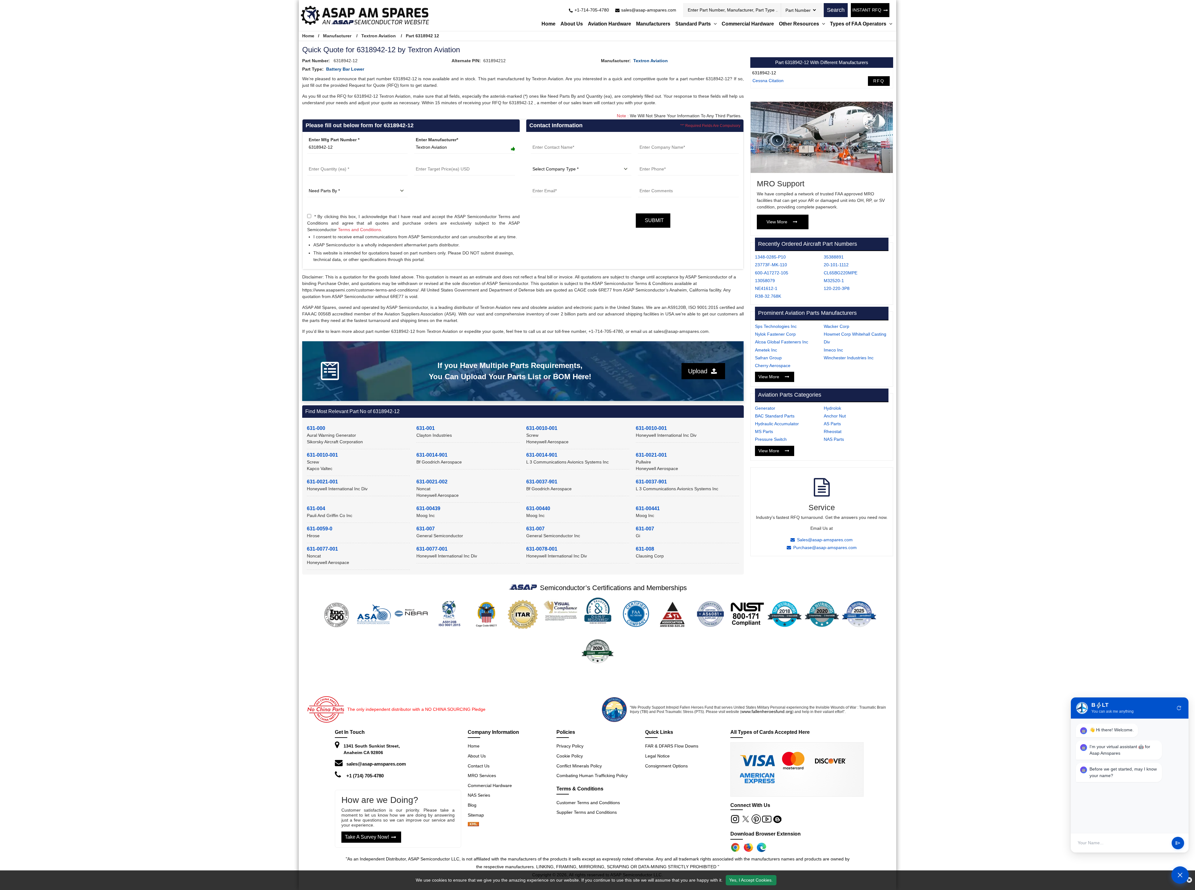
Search (836, 10)
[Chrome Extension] (735, 847)
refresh (1179, 708)
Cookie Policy (569, 755)
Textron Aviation (378, 35)
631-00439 (428, 508)
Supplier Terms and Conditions (586, 812)
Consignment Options (666, 765)
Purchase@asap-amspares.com (825, 547)
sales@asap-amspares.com (376, 764)
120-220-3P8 (837, 288)
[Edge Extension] (761, 847)
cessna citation (768, 80)
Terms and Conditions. (360, 229)
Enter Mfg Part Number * (334, 139)
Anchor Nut (835, 415)
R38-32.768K (768, 296)
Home (548, 23)
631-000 (316, 428)
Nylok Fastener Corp (775, 334)
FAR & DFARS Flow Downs (671, 745)
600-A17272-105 (771, 272)
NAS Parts (834, 439)
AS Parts (832, 423)
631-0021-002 (432, 481)
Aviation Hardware (609, 23)
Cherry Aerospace (772, 365)
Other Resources (799, 23)
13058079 (765, 280)
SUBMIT (653, 220)
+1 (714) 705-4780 (365, 775)
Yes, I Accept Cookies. (751, 880)
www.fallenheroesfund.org (766, 711)
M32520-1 (834, 280)
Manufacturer (337, 35)
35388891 (834, 256)
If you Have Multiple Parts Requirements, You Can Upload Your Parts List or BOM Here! (510, 371)
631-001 (425, 428)
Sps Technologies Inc (776, 326)
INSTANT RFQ (866, 9)
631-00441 (648, 508)
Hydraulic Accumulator (777, 423)
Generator (765, 408)
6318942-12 (764, 72)
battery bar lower (345, 69)
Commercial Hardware (748, 23)
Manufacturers (653, 23)
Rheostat (832, 431)
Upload (699, 371)
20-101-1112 (836, 264)
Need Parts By (322, 183)
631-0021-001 (651, 455)
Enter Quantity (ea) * (328, 161)
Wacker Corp (836, 326)
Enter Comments (655, 183)
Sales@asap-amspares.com (825, 539)
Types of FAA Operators (859, 23)
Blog (472, 805)
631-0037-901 (541, 481)
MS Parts (764, 431)
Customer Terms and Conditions (588, 802)
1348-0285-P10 (770, 256)
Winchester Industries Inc (849, 357)
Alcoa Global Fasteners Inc (781, 341)
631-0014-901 (432, 455)
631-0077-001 (322, 549)
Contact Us (479, 765)
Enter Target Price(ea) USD (442, 161)
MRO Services (482, 775)
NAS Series (479, 795)
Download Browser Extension (765, 833)
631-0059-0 (319, 528)
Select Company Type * (555, 161)
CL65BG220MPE (840, 272)
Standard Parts (693, 23)
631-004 (316, 508)
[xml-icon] (473, 824)
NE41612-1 (766, 288)
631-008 (645, 549)
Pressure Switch (771, 439)
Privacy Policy (569, 745)
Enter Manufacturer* (437, 139)
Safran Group (768, 357)
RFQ (878, 80)
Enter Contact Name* (553, 139)
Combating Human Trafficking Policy (592, 775)
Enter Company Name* (661, 139)
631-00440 (538, 508)
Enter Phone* (652, 161)
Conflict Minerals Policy (579, 765)
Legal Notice (657, 755)
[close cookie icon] (1189, 880)
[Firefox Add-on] (748, 847)
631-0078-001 (541, 549)
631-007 (425, 528)
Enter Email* (543, 183)
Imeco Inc (833, 349)
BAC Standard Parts (774, 415)
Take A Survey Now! (367, 837)
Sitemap (478, 815)
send (1178, 843)
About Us (571, 23)
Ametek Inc (766, 349)
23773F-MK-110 (771, 264)
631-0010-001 (541, 428)
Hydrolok (832, 408)
